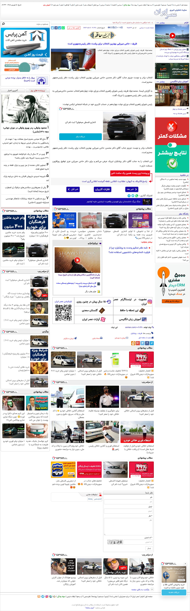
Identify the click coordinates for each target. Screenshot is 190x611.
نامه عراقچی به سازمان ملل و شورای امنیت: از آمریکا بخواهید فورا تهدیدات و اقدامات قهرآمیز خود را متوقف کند (113, 22)
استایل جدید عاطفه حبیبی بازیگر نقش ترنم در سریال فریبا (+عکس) (172, 200)
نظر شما (149, 493)
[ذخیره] (113, 27)
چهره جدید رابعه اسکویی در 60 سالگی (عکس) (174, 181)
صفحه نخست (150, 28)
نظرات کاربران (102, 189)
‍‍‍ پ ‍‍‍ (119, 27)
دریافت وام (80, 136)
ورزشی (102, 5)
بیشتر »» (161, 22)
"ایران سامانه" (89, 608)
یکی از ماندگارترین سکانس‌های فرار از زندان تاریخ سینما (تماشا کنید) (79, 276)
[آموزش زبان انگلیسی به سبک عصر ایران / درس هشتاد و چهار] (172, 94)
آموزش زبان (46, 5)
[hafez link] (102, 35)
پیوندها (94, 596)
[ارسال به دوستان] (111, 27)
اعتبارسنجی (98, 499)
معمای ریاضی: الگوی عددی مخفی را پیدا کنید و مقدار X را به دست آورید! (173, 239)
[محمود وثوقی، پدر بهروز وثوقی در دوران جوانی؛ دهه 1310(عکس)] (25, 109)
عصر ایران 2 (55, 5)
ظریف (140, 333)
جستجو (164, 5)
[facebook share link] (56, 27)
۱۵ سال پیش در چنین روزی (91, 302)
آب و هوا (150, 5)
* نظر (150, 516)
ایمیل (150, 506)
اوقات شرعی (142, 5)
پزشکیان (133, 333)
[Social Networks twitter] (132, 195)
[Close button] (185, 563)
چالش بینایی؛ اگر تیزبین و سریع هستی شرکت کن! (173, 245)
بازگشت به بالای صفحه (141, 589)
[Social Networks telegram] (129, 195)
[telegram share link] (59, 27)
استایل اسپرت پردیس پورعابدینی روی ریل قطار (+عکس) (173, 194)
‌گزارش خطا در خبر (73, 28)
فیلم (61, 5)
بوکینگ (90, 499)
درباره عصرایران (124, 596)
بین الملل (96, 5)
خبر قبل (74, 189)
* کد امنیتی (148, 537)
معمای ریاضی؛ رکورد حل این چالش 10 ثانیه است (172, 252)
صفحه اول (184, 5)
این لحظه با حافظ (129, 310)
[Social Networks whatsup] (136, 195)
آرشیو (169, 5)
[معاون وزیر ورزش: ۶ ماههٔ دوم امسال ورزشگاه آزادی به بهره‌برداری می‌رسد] (172, 35)
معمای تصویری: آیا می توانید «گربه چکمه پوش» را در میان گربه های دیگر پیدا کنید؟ (173, 226)
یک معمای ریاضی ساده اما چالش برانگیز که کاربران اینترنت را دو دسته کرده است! (172, 232)
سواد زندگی (127, 5)
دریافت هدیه (174, 592)
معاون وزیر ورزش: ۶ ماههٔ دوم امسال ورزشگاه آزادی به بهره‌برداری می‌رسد (174, 51)
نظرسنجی (157, 5)
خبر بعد (130, 189)
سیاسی (119, 5)
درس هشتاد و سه (180, 113)
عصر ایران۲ (135, 596)
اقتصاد (114, 5)
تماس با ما (176, 5)
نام (151, 497)
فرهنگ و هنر (87, 5)
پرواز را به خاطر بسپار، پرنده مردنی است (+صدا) (20, 79)
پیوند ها (134, 5)
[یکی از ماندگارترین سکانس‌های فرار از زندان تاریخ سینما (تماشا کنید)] (77, 260)
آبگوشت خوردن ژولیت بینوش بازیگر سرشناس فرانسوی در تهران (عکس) (175, 187)
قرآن (72, 5)
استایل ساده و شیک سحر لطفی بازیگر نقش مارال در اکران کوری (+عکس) (172, 207)
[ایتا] (133, 343)
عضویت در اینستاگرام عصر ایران (130, 301)
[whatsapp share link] (63, 27)
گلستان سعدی (90, 310)
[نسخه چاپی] (109, 27)
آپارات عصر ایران (91, 319)
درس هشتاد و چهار (179, 109)
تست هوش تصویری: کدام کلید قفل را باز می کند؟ (172, 259)
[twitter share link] (52, 27)
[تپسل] (60, 108)
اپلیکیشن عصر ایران (63, 301)
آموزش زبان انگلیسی (130, 319)
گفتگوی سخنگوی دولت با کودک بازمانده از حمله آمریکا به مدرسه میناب (172, 58)
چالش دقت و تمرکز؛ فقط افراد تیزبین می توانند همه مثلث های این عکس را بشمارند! (173, 219)
